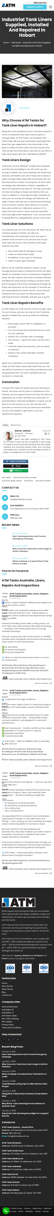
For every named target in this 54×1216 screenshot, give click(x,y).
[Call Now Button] (6, 1210)
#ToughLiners (19, 749)
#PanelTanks (8, 668)
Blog (4, 992)
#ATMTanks (7, 665)
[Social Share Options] (51, 683)
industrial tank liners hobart (24, 477)
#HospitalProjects (37, 665)
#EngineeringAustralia (12, 670)
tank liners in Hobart (36, 154)
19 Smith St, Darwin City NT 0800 (25, 1185)
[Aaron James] (8, 435)
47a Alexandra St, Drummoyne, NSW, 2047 (29, 1130)
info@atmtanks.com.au (21, 499)
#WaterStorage (22, 668)
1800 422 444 (16, 518)
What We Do (7, 989)
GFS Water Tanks (9, 1015)
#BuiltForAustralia (31, 670)
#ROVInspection (21, 860)
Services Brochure (10, 1006)
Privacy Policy (8, 1024)
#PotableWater (20, 665)
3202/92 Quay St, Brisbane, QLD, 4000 (27, 1146)
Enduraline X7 (8, 1012)
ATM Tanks (9, 309)
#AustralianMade (35, 751)
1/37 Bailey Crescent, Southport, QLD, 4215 (29, 1153)
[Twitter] (48, 433)
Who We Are (7, 986)
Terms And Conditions (11, 1027)
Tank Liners (16, 42)
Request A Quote (35, 7)
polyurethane (25, 217)
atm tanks (6, 477)
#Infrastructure (37, 668)
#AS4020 (44, 670)
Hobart (14, 172)
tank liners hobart (42, 480)
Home (6, 42)
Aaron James (23, 430)
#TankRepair (8, 751)
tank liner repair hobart (12, 480)
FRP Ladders (7, 1021)
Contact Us (7, 995)
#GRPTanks (20, 673)
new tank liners (19, 185)
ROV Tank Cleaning (10, 1018)
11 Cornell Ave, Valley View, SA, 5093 (26, 1169)
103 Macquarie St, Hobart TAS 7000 (26, 1193)
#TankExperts (8, 673)
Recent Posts (16, 425)
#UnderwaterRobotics (39, 860)
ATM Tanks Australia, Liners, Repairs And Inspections (29, 594)
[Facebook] (45, 433)
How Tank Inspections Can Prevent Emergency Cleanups (29, 537)
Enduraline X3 (8, 1009)
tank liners (28, 480)
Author (5, 425)
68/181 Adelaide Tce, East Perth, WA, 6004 (29, 1177)
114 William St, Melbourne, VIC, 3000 (26, 1161)
